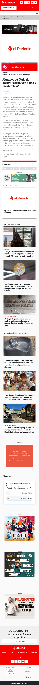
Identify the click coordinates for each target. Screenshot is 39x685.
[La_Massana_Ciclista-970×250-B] (19, 182)
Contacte (12, 652)
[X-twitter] (25, 2)
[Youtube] (32, 2)
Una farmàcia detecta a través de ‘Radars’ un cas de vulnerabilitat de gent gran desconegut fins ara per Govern (18, 287)
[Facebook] (21, 2)
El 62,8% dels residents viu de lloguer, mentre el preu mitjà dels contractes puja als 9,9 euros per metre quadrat (19, 253)
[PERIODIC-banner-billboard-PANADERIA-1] (19, 34)
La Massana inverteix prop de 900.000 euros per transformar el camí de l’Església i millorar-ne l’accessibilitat (19, 429)
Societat (8, 16)
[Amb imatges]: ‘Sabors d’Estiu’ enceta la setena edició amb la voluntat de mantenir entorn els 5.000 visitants (19, 397)
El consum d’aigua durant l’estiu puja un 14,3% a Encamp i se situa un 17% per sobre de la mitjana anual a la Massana (18, 363)
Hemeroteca (34, 652)
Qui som (4, 652)
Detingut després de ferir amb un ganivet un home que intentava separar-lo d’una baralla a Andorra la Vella (18, 322)
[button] (33, 7)
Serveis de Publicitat (22, 652)
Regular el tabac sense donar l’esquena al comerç (19, 211)
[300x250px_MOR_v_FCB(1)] (19, 540)
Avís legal (20, 657)
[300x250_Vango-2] (19, 576)
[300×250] (19, 468)
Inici (3, 16)
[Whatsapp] (35, 2)
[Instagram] (28, 2)
